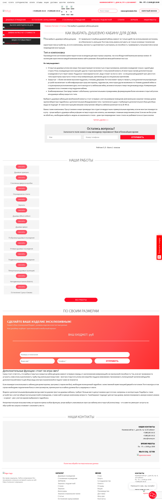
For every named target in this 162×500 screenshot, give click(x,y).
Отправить (137, 137)
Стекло (121, 20)
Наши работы (150, 20)
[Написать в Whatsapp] (63, 11)
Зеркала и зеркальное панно (69, 493)
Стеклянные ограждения (73, 20)
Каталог (55, 26)
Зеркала (134, 20)
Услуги (11, 2)
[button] (152, 495)
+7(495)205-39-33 (53, 11)
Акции (46, 2)
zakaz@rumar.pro (129, 11)
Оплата (32, 2)
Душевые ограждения (16, 20)
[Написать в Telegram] (68, 11)
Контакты (70, 2)
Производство (103, 491)
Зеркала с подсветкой (101, 20)
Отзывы (39, 2)
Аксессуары (62, 491)
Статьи (63, 26)
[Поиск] (114, 11)
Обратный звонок (149, 11)
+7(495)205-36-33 (39, 11)
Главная (48, 26)
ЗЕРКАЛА (61, 481)
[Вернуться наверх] (157, 488)
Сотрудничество (21, 2)
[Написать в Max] (72, 11)
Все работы (81, 300)
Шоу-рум (62, 2)
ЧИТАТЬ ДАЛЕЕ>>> (100, 120)
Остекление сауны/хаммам (44, 20)
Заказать (21, 167)
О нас (5, 2)
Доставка (54, 2)
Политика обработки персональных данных (81, 463)
